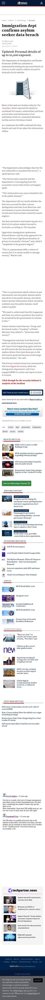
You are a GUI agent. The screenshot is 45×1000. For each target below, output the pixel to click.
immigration (37, 427)
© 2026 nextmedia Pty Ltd (27, 966)
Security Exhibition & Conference (24, 605)
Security (32, 20)
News (11, 20)
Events (7, 581)
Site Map (35, 962)
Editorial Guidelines (27, 959)
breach (10, 427)
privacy (12, 431)
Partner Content (13, 491)
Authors (37, 959)
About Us (16, 959)
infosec (5, 431)
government (26, 427)
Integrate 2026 (22, 596)
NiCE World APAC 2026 (25, 586)
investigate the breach (16, 366)
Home (4, 20)
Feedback (6, 962)
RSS (40, 962)
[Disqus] (22, 761)
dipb (17, 427)
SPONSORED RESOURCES (15, 541)
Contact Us (8, 959)
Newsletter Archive (25, 962)
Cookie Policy (32, 993)
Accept (38, 980)
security (20, 431)
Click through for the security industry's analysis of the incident (21, 382)
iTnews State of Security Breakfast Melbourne (26, 620)
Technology (21, 20)
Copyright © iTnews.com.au (10, 421)
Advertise (14, 962)
